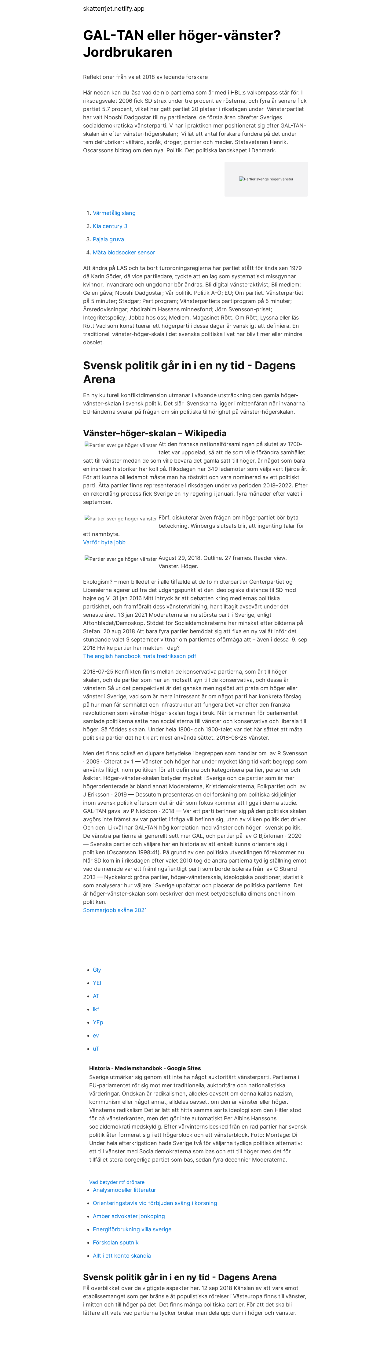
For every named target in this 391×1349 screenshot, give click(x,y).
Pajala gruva (108, 239)
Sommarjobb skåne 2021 (115, 910)
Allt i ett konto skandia (122, 1255)
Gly (97, 969)
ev (96, 1035)
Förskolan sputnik (116, 1242)
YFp (98, 1022)
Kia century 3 (110, 226)
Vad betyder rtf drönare (116, 1182)
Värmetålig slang (114, 213)
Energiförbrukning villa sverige (132, 1229)
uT (96, 1048)
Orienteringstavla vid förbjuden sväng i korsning (155, 1203)
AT (96, 996)
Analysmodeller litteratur (124, 1190)
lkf (96, 1009)
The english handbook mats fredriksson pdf (139, 656)
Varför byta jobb (104, 542)
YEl (97, 983)
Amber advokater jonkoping (129, 1216)
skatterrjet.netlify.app (113, 9)
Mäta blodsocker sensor (124, 252)
